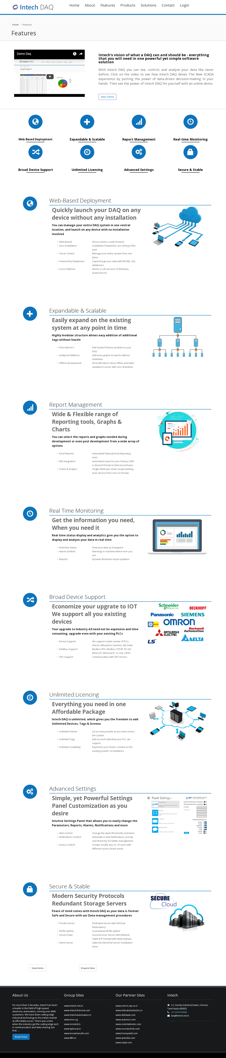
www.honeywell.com (127, 1033)
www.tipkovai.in (72, 1028)
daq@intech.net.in (180, 1015)
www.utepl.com (124, 1042)
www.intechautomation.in (77, 1014)
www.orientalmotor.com (128, 1024)
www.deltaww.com (125, 1014)
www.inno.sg (71, 1019)
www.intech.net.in (73, 1005)
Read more (21, 1036)
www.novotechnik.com (128, 1028)
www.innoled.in (72, 1024)
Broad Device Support (35, 168)
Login (184, 5)
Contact (168, 5)
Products (127, 5)
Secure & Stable (190, 168)
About (90, 5)
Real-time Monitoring (190, 137)
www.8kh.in (70, 1037)
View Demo (107, 96)
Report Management (139, 137)
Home (74, 5)
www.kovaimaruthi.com (76, 1033)
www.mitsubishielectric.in (129, 1010)
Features (107, 5)
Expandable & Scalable (87, 137)
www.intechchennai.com (77, 1010)
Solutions (148, 5)
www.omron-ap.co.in (127, 1005)
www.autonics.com (126, 1019)
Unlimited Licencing (87, 168)
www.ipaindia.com (125, 1037)
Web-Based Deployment (35, 137)
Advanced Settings (139, 168)
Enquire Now (88, 968)
